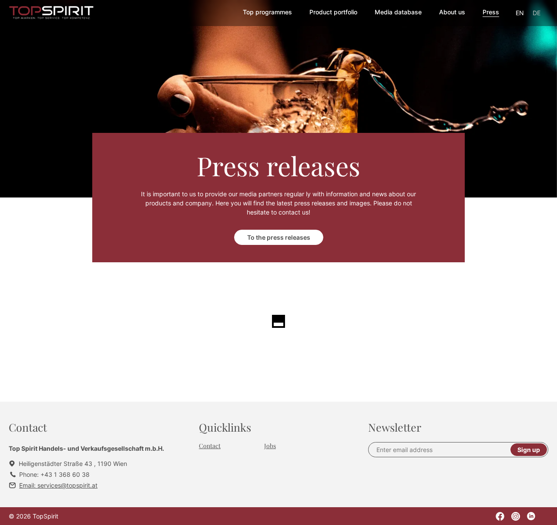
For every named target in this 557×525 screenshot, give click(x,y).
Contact (210, 446)
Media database (398, 12)
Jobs (270, 446)
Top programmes (267, 12)
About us (452, 12)
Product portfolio (333, 12)
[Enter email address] (443, 449)
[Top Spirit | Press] (51, 13)
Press (491, 12)
